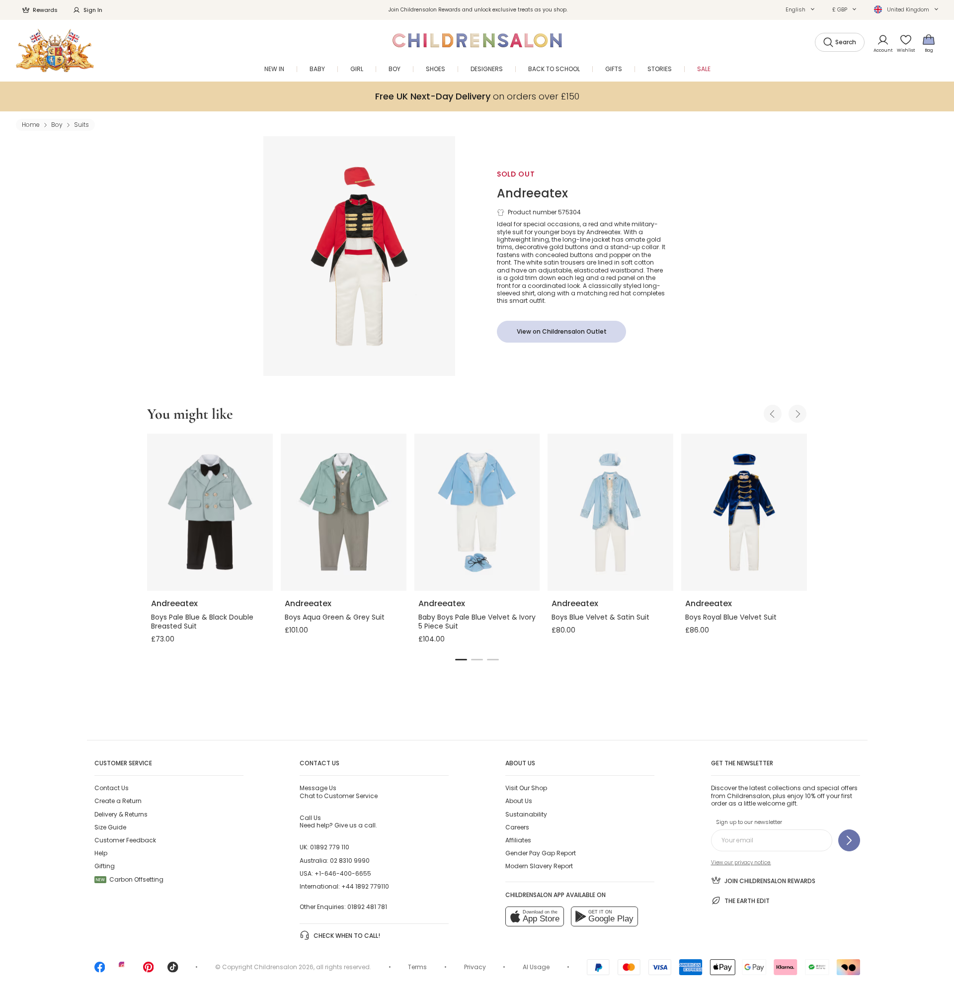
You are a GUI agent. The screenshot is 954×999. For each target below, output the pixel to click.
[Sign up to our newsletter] (849, 840)
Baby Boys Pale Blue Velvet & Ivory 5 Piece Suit (477, 622)
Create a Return (118, 801)
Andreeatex (532, 193)
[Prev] (773, 414)
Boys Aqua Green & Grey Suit (335, 617)
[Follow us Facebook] (99, 970)
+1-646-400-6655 (343, 873)
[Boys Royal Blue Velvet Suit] (744, 512)
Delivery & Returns (121, 814)
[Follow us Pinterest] (148, 970)
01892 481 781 (367, 907)
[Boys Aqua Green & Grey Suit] (343, 512)
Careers (517, 827)
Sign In (92, 10)
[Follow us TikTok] (172, 970)
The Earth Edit (747, 901)
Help (100, 853)
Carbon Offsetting (129, 879)
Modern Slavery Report (539, 866)
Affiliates (518, 840)
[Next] (797, 414)
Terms (417, 967)
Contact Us (111, 788)
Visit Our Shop (526, 788)
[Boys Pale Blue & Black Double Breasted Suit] (210, 512)
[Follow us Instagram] (124, 970)
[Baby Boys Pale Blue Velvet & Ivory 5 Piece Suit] (477, 512)
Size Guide (110, 827)
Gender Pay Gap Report (540, 853)
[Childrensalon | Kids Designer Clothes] (55, 50)
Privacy (475, 967)
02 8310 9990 (350, 860)
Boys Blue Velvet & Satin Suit (600, 617)
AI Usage (536, 967)
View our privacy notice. (741, 862)
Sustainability (526, 814)
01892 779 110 (329, 847)
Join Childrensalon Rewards (769, 881)
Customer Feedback (125, 840)
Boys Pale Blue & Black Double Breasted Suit (202, 622)
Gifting (104, 866)
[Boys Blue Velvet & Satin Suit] (610, 512)
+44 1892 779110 (365, 886)
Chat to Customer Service (339, 792)
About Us (518, 801)
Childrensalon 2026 (284, 967)
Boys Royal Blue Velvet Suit (731, 617)
